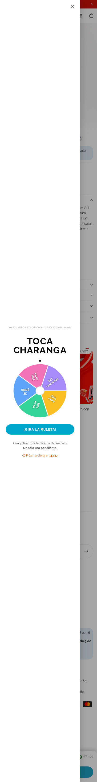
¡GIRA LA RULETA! (40, 429)
